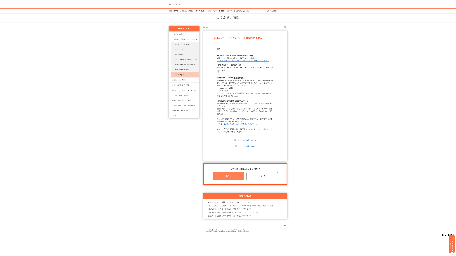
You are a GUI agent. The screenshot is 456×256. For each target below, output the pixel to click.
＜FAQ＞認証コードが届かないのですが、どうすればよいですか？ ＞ (243, 61)
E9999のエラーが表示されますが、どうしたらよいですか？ (230, 202)
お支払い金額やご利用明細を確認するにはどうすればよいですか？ (233, 212)
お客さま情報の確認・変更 (180, 85)
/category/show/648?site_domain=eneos (170, 105)
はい (228, 176)
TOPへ (285, 225)
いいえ (262, 176)
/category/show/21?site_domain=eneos (170, 85)
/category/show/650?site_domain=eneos (170, 116)
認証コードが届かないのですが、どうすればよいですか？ (230, 216)
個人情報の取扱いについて (216, 230)
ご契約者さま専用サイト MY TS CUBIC (192, 11)
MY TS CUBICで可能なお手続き (185, 65)
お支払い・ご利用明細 (179, 80)
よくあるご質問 (228, 17)
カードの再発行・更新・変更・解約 (183, 105)
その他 (174, 116)
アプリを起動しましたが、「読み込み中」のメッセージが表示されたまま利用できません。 (242, 206)
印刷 (285, 27)
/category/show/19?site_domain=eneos (170, 100)
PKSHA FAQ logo (448, 235)
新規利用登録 (179, 54)
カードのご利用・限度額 (180, 95)
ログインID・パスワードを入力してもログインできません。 (230, 209)
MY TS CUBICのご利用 (182, 70)
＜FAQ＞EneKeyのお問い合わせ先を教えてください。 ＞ (238, 124)
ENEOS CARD (173, 11)
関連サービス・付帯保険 (180, 110)
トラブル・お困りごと (179, 34)
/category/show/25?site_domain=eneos (170, 80)
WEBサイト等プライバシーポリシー (237, 230)
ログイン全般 (179, 49)
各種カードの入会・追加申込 (181, 100)
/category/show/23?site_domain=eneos (170, 34)
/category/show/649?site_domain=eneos (170, 111)
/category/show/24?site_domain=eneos (170, 90)
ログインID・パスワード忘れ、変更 (186, 59)
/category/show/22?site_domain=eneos (170, 39)
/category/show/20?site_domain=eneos (170, 95)
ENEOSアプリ (212, 11)
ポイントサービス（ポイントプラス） (184, 90)
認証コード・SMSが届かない (184, 44)
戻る (206, 27)
